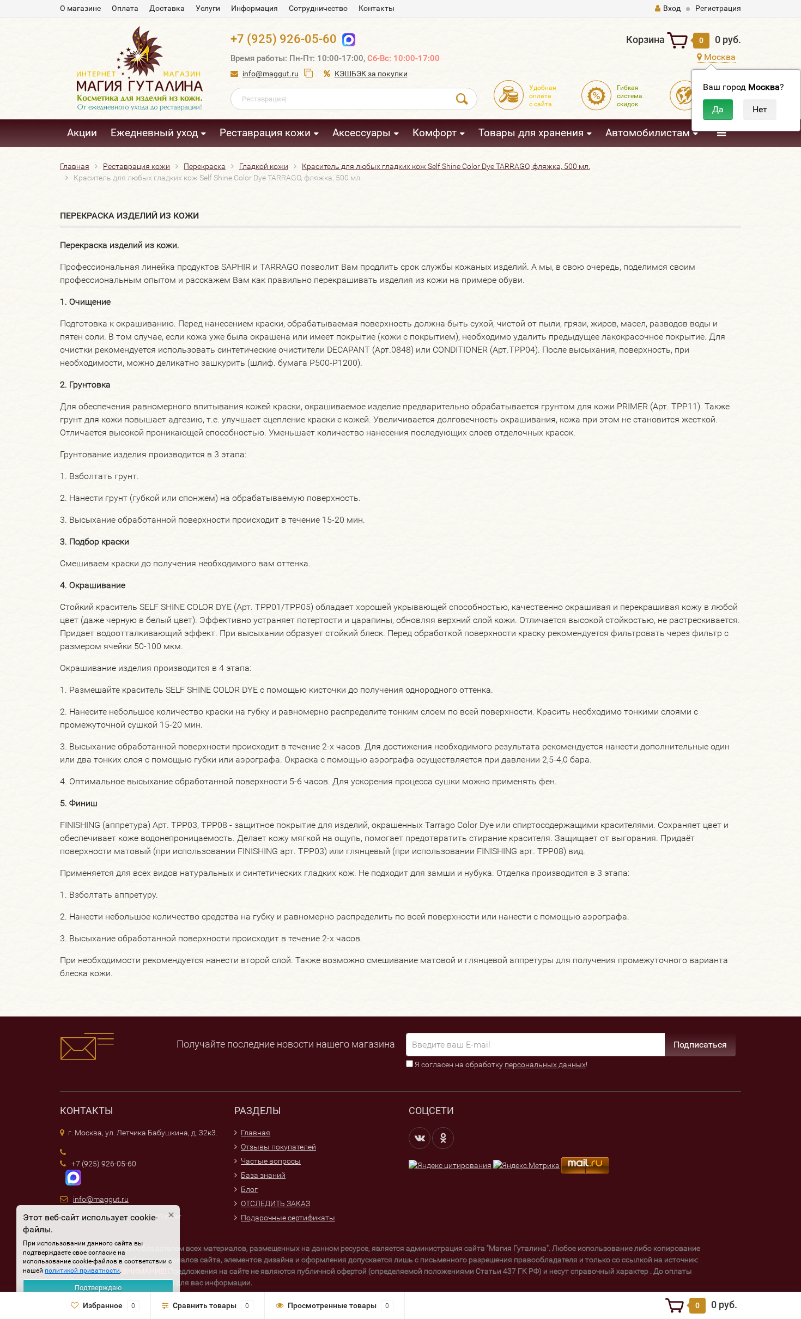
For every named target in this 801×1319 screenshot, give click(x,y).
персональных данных (545, 1064)
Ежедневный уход (154, 132)
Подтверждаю (98, 1288)
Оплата (125, 8)
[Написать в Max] (346, 39)
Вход (672, 8)
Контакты (377, 8)
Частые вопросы (271, 1161)
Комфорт (434, 132)
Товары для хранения (531, 132)
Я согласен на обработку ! (500, 1064)
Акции (82, 132)
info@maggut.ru (270, 73)
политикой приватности (82, 1270)
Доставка (167, 8)
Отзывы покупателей (278, 1146)
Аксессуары (361, 132)
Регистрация (718, 8)
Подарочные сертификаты (288, 1217)
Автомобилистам (647, 132)
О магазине (80, 8)
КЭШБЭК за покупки (371, 73)
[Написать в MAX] (70, 1176)
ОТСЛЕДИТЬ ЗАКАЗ (275, 1203)
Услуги (208, 8)
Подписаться (700, 1044)
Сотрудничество (318, 8)
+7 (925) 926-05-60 (283, 39)
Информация (254, 8)
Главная (255, 1132)
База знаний (263, 1175)
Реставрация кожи (265, 132)
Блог (249, 1189)
